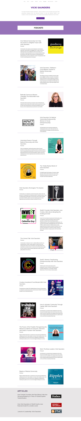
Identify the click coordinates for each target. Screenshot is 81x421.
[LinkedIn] (41, 419)
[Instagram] (39, 419)
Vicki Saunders (30, 238)
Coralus (32, 50)
